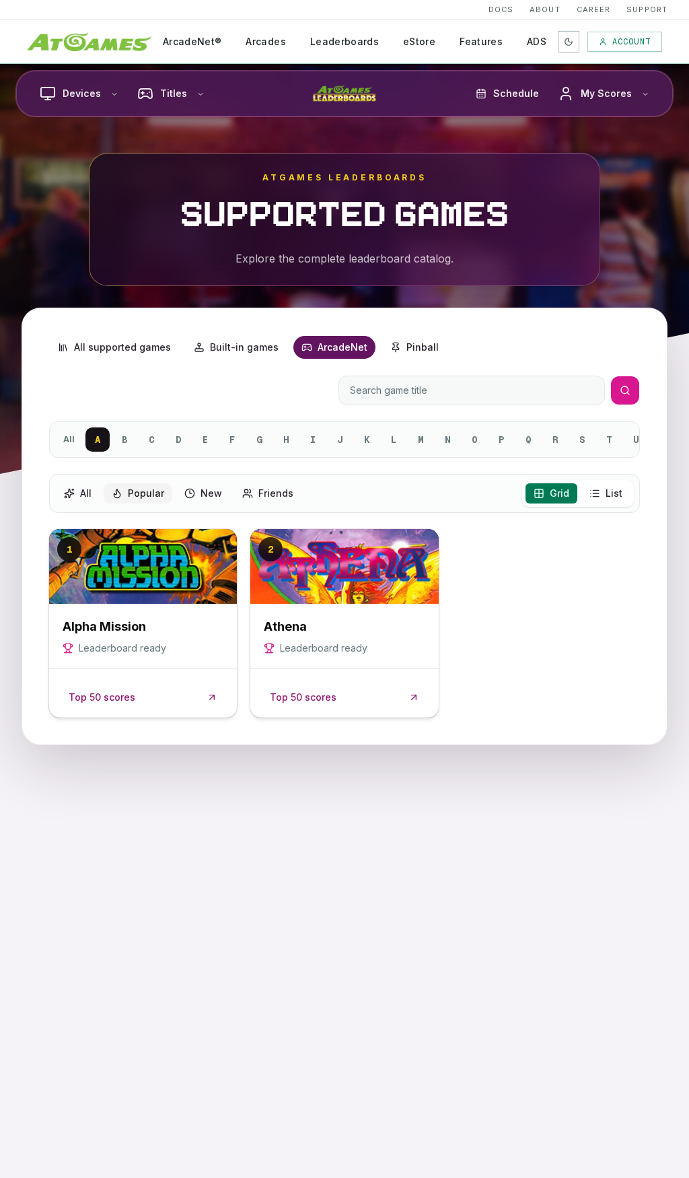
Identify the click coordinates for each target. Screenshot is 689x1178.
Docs (500, 9)
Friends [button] (275, 493)
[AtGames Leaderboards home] (344, 93)
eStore (419, 41)
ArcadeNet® (192, 41)
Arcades (265, 41)
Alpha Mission (104, 626)
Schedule (516, 93)
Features (481, 41)
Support (646, 9)
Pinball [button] (422, 347)
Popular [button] (146, 493)
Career (594, 9)
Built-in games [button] (244, 347)
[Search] (625, 390)
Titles (173, 93)
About (545, 9)
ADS (536, 41)
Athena (285, 626)
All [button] (86, 493)
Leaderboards (344, 41)
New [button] (211, 493)
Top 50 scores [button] (102, 697)
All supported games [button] (122, 347)
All (69, 439)
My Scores (606, 93)
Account (631, 41)
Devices (82, 93)
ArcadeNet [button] (342, 347)
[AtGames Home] (89, 41)
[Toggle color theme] (568, 42)
